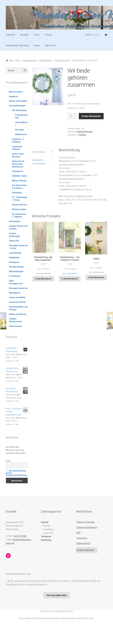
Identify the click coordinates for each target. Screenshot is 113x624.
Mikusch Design (19, 181)
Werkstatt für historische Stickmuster (18, 164)
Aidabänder (14, 257)
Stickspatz (17, 192)
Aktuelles (24, 34)
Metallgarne (14, 293)
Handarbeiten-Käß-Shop (17, 45)
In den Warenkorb (91, 116)
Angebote (13, 96)
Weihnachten (21, 134)
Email (8, 461)
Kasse (37, 45)
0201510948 (20, 536)
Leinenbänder (15, 253)
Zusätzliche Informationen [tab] (39, 162)
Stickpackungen (16, 267)
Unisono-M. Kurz (19, 205)
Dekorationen (15, 326)
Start (11, 60)
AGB (78, 532)
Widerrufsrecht (83, 543)
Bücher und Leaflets (18, 101)
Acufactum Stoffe (17, 302)
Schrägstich (17, 171)
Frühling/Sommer (62, 60)
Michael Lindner (19, 209)
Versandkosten (93, 104)
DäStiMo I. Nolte (19, 176)
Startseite (10, 34)
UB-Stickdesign (45, 60)
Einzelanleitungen (29, 60)
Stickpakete (14, 221)
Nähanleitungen (16, 271)
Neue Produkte (16, 92)
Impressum (81, 538)
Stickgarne (14, 262)
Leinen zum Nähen (17, 297)
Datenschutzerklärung (86, 527)
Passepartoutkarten (18, 288)
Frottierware (15, 276)
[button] (59, 71)
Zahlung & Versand (85, 522)
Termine (48, 34)
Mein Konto (50, 45)
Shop (17, 60)
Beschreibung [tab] (38, 152)
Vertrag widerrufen (85, 550)
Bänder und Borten (17, 314)
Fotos (37, 34)
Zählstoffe (14, 241)
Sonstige (19, 130)
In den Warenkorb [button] (43, 279)
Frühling (82, 135)
